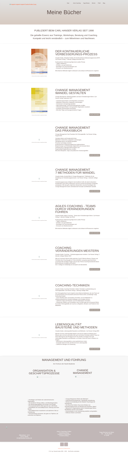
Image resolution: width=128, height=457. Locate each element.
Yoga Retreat (86, 3)
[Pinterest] (66, 444)
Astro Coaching (77, 3)
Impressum (60, 448)
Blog (104, 3)
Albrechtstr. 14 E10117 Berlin (24, 436)
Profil (99, 3)
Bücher (93, 3)
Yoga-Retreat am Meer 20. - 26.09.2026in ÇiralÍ (106, 433)
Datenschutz (67, 448)
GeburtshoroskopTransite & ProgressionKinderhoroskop (64, 434)
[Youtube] (62, 444)
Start (68, 3)
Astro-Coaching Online (64, 431)
